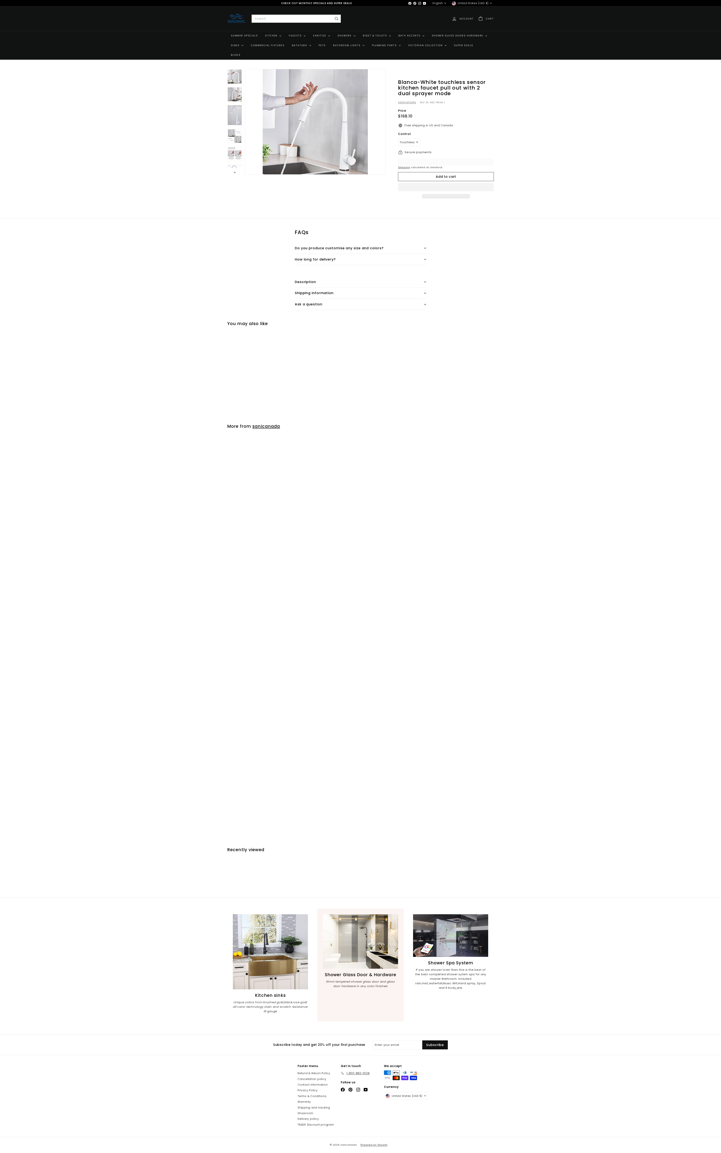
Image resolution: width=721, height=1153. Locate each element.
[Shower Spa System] (450, 935)
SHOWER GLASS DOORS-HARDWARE (458, 35)
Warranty (304, 1102)
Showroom (305, 1113)
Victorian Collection (426, 45)
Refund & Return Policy (314, 1073)
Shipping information (314, 293)
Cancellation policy (312, 1079)
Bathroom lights (347, 45)
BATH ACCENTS (410, 35)
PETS (322, 45)
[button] (446, 187)
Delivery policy (308, 1119)
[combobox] (296, 19)
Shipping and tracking (314, 1107)
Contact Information (313, 1085)
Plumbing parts (385, 45)
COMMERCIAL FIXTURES (267, 45)
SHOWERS (345, 35)
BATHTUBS (300, 45)
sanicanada (407, 102)
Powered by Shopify (374, 1145)
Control (404, 134)
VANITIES (320, 35)
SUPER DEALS (463, 45)
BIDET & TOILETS (375, 35)
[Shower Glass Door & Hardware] (360, 941)
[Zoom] (315, 121)
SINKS (236, 45)
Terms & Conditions (312, 1096)
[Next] (234, 171)
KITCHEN (271, 35)
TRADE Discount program (316, 1125)
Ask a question (308, 304)
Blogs (236, 54)
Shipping (404, 167)
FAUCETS (296, 35)
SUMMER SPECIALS (244, 35)
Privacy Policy (308, 1090)
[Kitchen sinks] (270, 951)
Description (305, 281)
